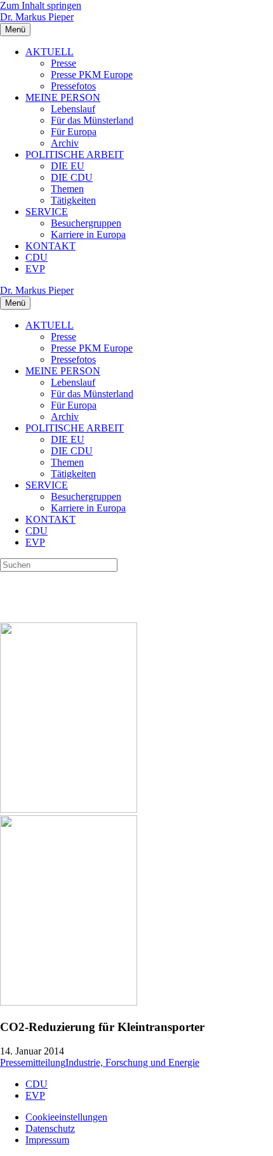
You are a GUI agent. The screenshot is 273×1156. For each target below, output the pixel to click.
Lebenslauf (73, 108)
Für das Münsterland (92, 120)
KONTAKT (50, 245)
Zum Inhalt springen (40, 5)
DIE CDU (72, 177)
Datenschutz (50, 1128)
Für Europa (74, 131)
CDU (36, 257)
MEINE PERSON (62, 97)
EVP (35, 268)
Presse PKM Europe (92, 74)
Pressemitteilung (32, 1062)
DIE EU (67, 166)
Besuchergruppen (86, 223)
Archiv (65, 143)
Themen (67, 188)
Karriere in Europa (88, 234)
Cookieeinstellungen (66, 1117)
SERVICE (46, 211)
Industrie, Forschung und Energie (132, 1062)
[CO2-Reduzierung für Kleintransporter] (68, 809)
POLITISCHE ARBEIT (74, 154)
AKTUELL (49, 51)
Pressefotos (73, 86)
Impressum (47, 1139)
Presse (63, 63)
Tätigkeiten (73, 200)
